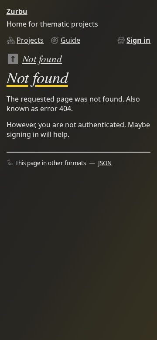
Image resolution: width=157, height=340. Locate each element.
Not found (42, 58)
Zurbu (17, 11)
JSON (105, 163)
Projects (30, 40)
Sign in (138, 40)
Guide (70, 40)
